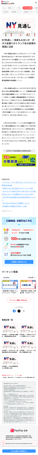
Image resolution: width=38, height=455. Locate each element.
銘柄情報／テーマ (16, 12)
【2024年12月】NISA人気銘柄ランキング (16, 203)
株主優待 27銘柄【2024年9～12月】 (15, 206)
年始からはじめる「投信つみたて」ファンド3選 (18, 188)
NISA (19, 8)
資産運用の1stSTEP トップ (7, 375)
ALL (4, 8)
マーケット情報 (27, 8)
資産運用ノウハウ (28, 12)
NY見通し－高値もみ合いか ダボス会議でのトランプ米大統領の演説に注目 (19, 377)
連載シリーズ (11, 8)
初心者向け (6, 12)
